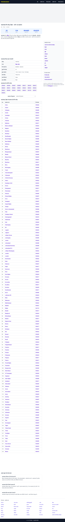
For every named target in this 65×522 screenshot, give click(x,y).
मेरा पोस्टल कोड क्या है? (48, 79)
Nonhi (6, 339)
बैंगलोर (46, 56)
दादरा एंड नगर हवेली (55, 504)
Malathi (7, 305)
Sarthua (7, 396)
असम (40, 502)
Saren (6, 389)
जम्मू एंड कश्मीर (29, 506)
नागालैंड (28, 510)
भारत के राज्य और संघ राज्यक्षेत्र (50, 44)
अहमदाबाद (46, 60)
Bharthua (7, 162)
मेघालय (2, 512)
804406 (8, 85)
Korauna (7, 277)
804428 (8, 90)
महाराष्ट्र (40, 508)
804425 (29, 87)
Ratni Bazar (8, 370)
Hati (6, 222)
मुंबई (45, 51)
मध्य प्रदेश (28, 508)
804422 (13, 87)
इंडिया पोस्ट (54, 1)
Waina (6, 451)
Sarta (6, 394)
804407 (13, 85)
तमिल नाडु (2, 514)
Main (6, 297)
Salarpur (7, 386)
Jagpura (7, 232)
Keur (6, 271)
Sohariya (7, 409)
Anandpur (7, 115)
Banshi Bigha (8, 138)
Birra (6, 165)
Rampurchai (8, 368)
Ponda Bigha (8, 363)
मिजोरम (15, 510)
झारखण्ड (40, 506)
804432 (19, 90)
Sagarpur (7, 376)
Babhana (7, 123)
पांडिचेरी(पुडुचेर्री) (29, 502)
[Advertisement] (32, 12)
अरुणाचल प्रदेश (54, 510)
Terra (6, 436)
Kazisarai (7, 269)
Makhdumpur (8, 303)
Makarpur (7, 300)
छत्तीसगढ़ (2, 504)
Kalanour (7, 264)
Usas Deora (8, 443)
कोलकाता (46, 53)
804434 (24, 90)
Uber (6, 441)
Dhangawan (8, 188)
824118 (29, 90)
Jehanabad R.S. (8, 248)
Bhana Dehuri (8, 157)
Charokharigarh (9, 172)
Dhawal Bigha (8, 196)
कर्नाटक (53, 506)
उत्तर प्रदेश (15, 514)
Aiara (6, 105)
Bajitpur (7, 128)
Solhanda (7, 412)
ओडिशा (15, 512)
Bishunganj (7, 167)
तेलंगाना (2, 502)
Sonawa (7, 415)
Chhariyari (7, 175)
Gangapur (7, 201)
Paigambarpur (8, 344)
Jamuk (6, 240)
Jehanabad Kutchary (10, 245)
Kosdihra (7, 284)
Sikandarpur (8, 404)
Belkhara (7, 144)
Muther (7, 318)
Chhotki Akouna (9, 178)
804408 (19, 85)
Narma (6, 323)
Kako (6, 261)
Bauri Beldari (8, 141)
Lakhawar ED (8, 295)
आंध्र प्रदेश (16, 502)
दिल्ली (45, 47)
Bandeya (7, 133)
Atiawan (7, 120)
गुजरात (28, 504)
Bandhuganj (8, 136)
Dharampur (7, 191)
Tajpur (6, 425)
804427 (3, 90)
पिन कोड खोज (47, 74)
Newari (6, 334)
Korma (6, 279)
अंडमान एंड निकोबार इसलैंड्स (56, 514)
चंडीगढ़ (28, 512)
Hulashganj (7, 224)
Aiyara (6, 107)
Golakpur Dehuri (9, 214)
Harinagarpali (8, 217)
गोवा (52, 508)
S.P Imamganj (8, 373)
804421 (8, 87)
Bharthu (7, 159)
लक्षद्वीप (15, 508)
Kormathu (7, 282)
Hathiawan (7, 219)
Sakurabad (7, 383)
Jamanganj (7, 237)
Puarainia (7, 365)
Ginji (6, 211)
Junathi (7, 253)
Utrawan (7, 449)
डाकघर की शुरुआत (11, 96)
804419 (34, 85)
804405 (3, 85)
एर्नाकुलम (46, 67)
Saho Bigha (7, 378)
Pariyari (7, 352)
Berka (6, 146)
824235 (3, 92)
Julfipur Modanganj (9, 250)
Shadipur (7, 402)
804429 (13, 90)
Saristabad (7, 391)
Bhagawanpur (8, 151)
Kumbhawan (8, 290)
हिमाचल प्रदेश (16, 506)
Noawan (7, 336)
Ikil (5, 227)
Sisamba (7, 407)
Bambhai (7, 131)
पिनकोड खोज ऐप (60, 1)
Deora (6, 185)
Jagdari (7, 230)
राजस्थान (53, 512)
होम (37, 1)
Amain (6, 112)
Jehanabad (7, 243)
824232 (34, 90)
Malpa (6, 308)
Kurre (6, 292)
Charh (6, 170)
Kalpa (6, 266)
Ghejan (6, 206)
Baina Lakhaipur (9, 125)
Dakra (6, 180)
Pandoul (7, 350)
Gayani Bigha (8, 204)
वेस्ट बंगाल (41, 514)
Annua (6, 118)
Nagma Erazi (8, 321)
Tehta (6, 430)
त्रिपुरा (40, 510)
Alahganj (7, 110)
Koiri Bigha (7, 274)
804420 (3, 87)
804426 (34, 87)
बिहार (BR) (17, 64)
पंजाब (40, 512)
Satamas (7, 399)
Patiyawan (7, 355)
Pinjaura (7, 357)
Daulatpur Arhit (8, 183)
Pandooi (7, 347)
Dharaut (7, 193)
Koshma (7, 287)
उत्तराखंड (28, 514)
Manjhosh (7, 313)
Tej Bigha (7, 433)
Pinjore (7, 360)
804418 (29, 85)
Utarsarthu (7, 446)
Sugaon (7, 417)
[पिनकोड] (5, 1)
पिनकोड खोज (48, 1)
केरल (45, 65)
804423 (19, 87)
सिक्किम (2, 516)
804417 (24, 85)
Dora (6, 198)
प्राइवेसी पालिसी (35, 520)
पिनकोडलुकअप (50, 85)
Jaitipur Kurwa (8, 235)
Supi (6, 420)
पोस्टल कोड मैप (47, 77)
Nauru (6, 326)
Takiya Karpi (8, 428)
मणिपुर (2, 510)
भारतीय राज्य (42, 1)
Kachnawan (8, 258)
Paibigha (7, 342)
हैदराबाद (46, 58)
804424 (24, 87)
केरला (2, 508)
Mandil (6, 310)
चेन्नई (45, 49)
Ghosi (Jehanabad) (9, 209)
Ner (6, 331)
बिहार (8, 35)
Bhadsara (7, 149)
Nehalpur (7, 329)
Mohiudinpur (8, 316)
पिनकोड (31, 520)
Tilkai (6, 438)
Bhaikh (6, 154)
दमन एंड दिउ (41, 504)
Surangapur (8, 422)
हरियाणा (2, 506)
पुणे (45, 63)
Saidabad (7, 381)
